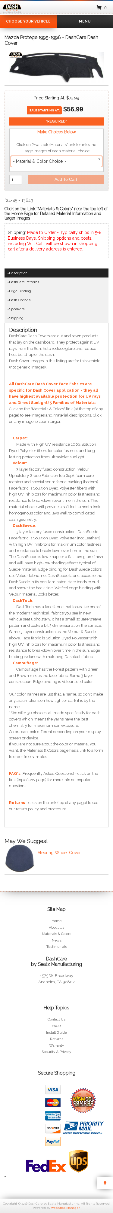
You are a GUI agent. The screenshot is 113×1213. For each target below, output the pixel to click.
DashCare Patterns (24, 282)
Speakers (16, 309)
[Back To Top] (105, 1183)
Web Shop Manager (65, 1207)
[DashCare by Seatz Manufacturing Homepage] (12, 13)
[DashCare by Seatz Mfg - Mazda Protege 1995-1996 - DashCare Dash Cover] (15, 56)
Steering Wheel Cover (59, 852)
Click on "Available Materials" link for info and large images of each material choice (56, 147)
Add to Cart (66, 179)
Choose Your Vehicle (28, 21)
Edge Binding (20, 291)
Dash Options (19, 300)
